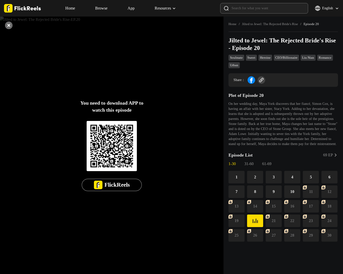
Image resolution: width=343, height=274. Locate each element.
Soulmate (236, 57)
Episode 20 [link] (311, 24)
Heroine (265, 57)
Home (232, 24)
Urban (234, 65)
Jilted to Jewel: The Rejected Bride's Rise (270, 24)
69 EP (328, 155)
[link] (232, 24)
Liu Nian (308, 57)
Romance (325, 57)
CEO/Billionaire (286, 57)
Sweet (251, 57)
